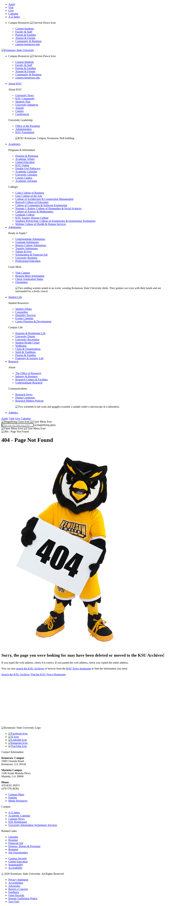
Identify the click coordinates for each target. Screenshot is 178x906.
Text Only (13, 901)
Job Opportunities (18, 852)
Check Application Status (29, 279)
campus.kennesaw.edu (27, 44)
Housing (13, 840)
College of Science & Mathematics (34, 211)
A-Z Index (14, 16)
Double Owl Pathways (27, 168)
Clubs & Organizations (28, 348)
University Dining (25, 336)
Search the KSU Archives (15, 674)
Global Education (25, 162)
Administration (23, 129)
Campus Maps (16, 794)
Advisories (14, 885)
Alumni (19, 107)
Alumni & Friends (25, 38)
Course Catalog (23, 177)
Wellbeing (20, 345)
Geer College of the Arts (28, 195)
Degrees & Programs (26, 155)
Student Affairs (23, 308)
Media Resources (17, 800)
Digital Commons (25, 397)
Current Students (24, 28)
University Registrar (26, 257)
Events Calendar (24, 318)
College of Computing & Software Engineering (41, 205)
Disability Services (25, 315)
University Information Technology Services (32, 825)
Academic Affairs (25, 159)
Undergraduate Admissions (30, 239)
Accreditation (15, 882)
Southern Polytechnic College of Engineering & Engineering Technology (55, 220)
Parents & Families (25, 34)
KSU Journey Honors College (31, 217)
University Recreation (27, 339)
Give (11, 10)
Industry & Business (26, 376)
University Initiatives (26, 104)
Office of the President (27, 126)
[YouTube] (92, 746)
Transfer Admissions (26, 248)
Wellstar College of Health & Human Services (40, 224)
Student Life (15, 297)
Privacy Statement (18, 879)
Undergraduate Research (28, 382)
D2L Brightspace (17, 821)
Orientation (21, 282)
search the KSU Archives (30, 668)
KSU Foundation (24, 132)
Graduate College (25, 214)
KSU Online (22, 165)
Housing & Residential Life (30, 333)
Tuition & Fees (23, 251)
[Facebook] (92, 733)
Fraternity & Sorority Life (29, 358)
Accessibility (15, 867)
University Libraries (26, 174)
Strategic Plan (22, 101)
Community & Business (28, 41)
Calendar (13, 13)
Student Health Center (27, 342)
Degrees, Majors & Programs (24, 846)
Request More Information (29, 275)
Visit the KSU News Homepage (48, 674)
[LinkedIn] (92, 739)
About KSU (15, 83)
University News (24, 95)
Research (13, 361)
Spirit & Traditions (25, 352)
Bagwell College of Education (31, 202)
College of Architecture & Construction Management (44, 199)
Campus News (16, 818)
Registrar (13, 849)
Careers (19, 111)
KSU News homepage (78, 668)
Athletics (13, 412)
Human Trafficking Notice (22, 898)
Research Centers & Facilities (31, 379)
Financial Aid (15, 843)
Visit (10, 7)
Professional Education (28, 260)
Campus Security (17, 858)
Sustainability (15, 864)
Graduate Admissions (27, 242)
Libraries (13, 836)
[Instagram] (92, 743)
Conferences (22, 114)
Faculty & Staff (23, 31)
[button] (26, 421)
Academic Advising (26, 180)
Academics (14, 144)
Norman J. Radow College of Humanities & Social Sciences (48, 208)
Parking (12, 797)
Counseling (21, 312)
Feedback (13, 892)
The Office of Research (28, 373)
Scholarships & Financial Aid (31, 254)
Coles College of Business (29, 192)
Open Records (16, 895)
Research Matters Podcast (29, 400)
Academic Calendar (26, 171)
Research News (24, 394)
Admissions (14, 227)
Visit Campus (22, 272)
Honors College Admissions (30, 245)
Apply (11, 4)
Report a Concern (18, 889)
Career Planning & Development (33, 321)
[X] (92, 736)
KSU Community (25, 98)
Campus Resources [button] (19, 22)
